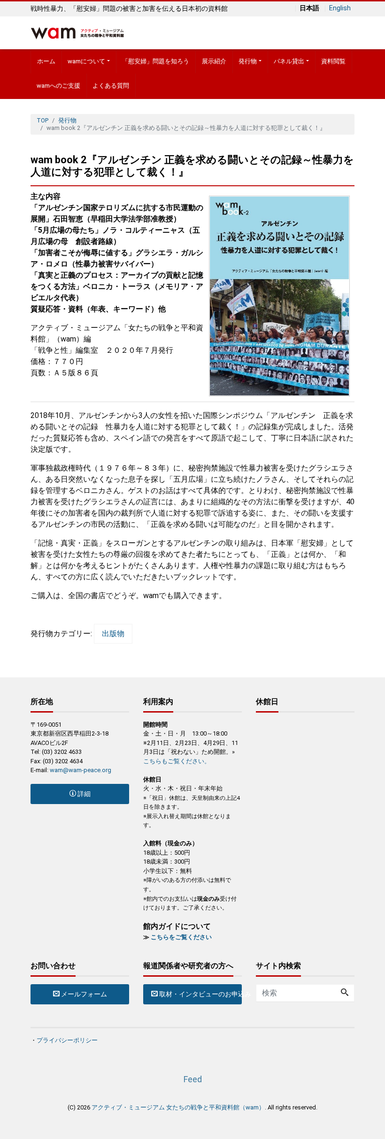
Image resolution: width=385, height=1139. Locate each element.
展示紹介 (214, 61)
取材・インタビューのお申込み (200, 994)
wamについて (86, 61)
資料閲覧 (333, 61)
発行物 (248, 61)
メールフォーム (83, 994)
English (340, 8)
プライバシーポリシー (67, 1040)
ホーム (46, 61)
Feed (193, 1079)
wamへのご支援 (58, 85)
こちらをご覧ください (181, 937)
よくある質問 (110, 85)
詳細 (83, 793)
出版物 (113, 633)
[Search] (344, 993)
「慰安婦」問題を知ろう (155, 61)
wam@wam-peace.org (80, 770)
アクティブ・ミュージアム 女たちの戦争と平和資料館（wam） (178, 1107)
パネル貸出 (289, 61)
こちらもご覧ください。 (176, 761)
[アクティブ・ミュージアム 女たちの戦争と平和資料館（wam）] (77, 32)
